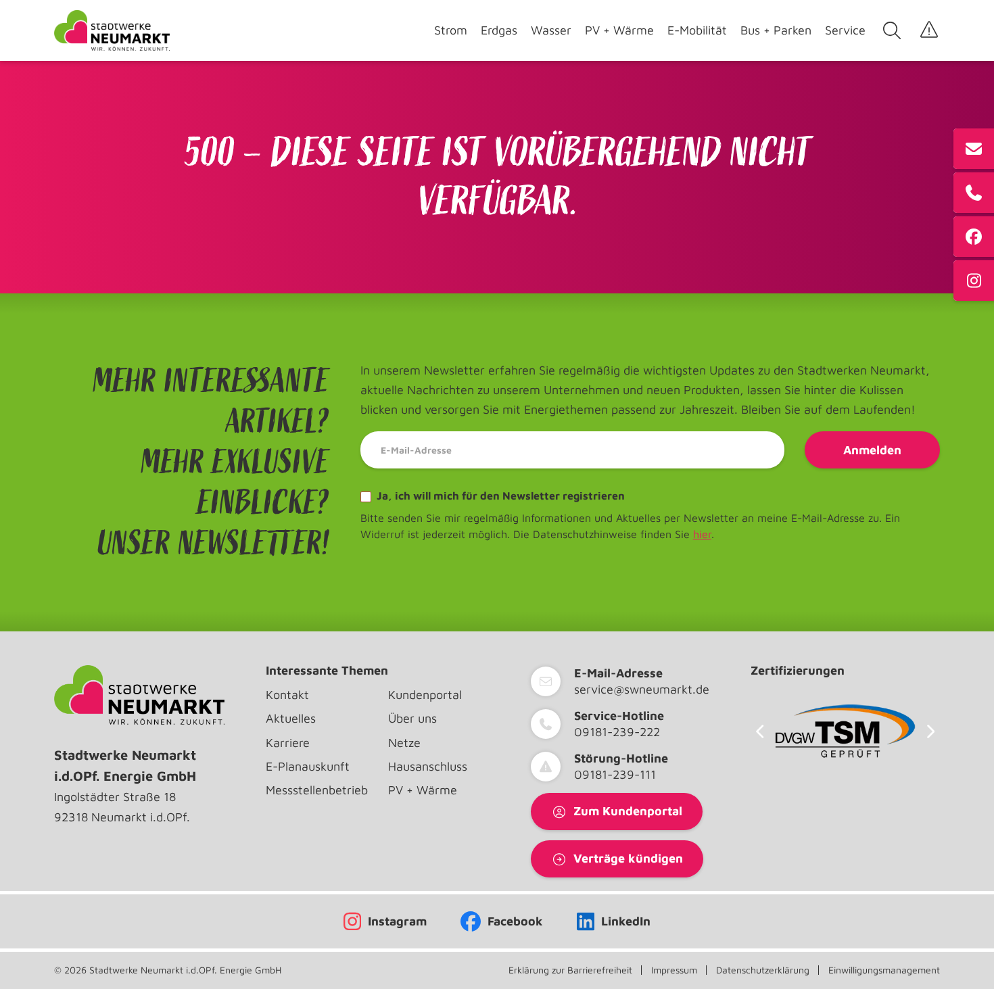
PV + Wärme (619, 30)
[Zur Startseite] (112, 30)
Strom (450, 30)
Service (845, 30)
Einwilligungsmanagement (884, 970)
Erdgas (499, 30)
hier (702, 534)
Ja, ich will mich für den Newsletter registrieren (499, 495)
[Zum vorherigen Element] (760, 731)
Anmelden (872, 450)
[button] (30, 959)
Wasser (551, 30)
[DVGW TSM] (845, 731)
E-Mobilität (697, 30)
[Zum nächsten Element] (931, 731)
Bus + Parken (775, 30)
